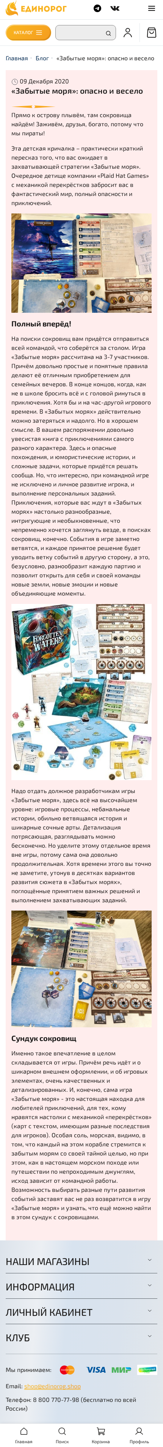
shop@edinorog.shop (52, 1385)
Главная (17, 57)
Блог (42, 57)
